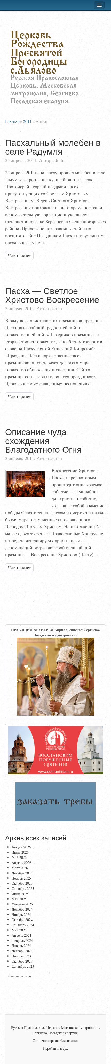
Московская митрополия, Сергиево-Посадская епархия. (66, 1030)
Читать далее (19, 255)
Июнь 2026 (20, 852)
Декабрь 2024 (22, 909)
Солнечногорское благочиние (55, 1040)
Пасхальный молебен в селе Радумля (52, 146)
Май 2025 (19, 898)
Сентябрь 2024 (23, 924)
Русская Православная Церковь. (35, 1027)
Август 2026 (21, 847)
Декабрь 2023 (22, 950)
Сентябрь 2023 (23, 966)
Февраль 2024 (22, 940)
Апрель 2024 (21, 935)
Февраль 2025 (22, 904)
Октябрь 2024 (22, 919)
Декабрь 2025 (22, 872)
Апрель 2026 (21, 862)
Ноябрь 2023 (21, 955)
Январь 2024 (21, 945)
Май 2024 (19, 930)
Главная (12, 121)
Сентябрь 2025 (23, 888)
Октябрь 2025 (22, 883)
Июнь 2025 (20, 893)
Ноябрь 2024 (21, 914)
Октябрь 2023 (22, 961)
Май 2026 (19, 857)
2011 (27, 121)
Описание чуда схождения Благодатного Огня (43, 440)
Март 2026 (20, 867)
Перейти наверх (55, 1048)
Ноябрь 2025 (21, 878)
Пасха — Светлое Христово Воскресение (52, 294)
